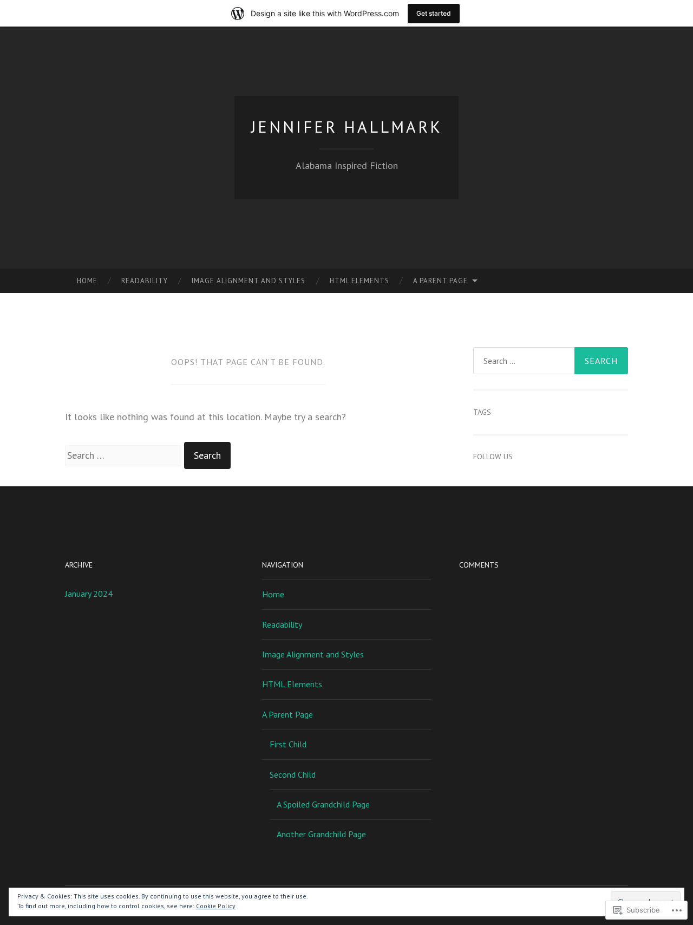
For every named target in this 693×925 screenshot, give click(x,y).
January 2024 (89, 593)
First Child (288, 744)
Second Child (293, 774)
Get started (433, 13)
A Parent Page (440, 280)
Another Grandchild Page (321, 834)
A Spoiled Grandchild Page (323, 804)
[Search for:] (124, 455)
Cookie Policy (216, 906)
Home (87, 280)
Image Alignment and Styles (248, 280)
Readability (144, 280)
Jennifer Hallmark (346, 126)
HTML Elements (359, 280)
